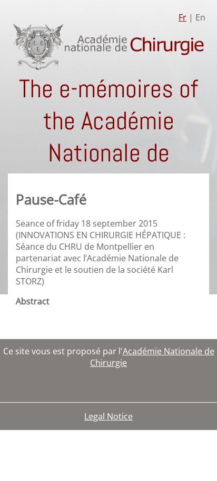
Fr (182, 17)
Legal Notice (108, 416)
